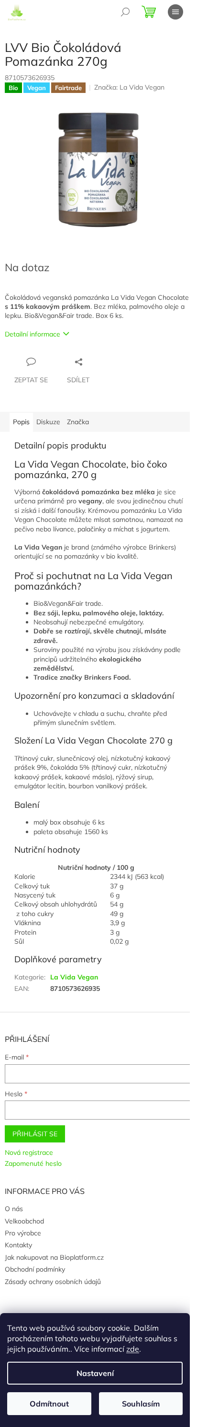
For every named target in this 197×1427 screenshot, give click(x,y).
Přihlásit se (34, 1134)
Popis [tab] (21, 422)
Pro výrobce (23, 1233)
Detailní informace (32, 334)
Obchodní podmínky (35, 1269)
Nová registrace (29, 1152)
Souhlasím (141, 1403)
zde (132, 1349)
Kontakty (18, 1245)
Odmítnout (49, 1403)
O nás (14, 1208)
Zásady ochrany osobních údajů (53, 1281)
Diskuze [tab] (48, 422)
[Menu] (175, 11)
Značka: (129, 87)
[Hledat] (125, 11)
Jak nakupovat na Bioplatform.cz (54, 1257)
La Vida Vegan (74, 977)
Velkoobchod (24, 1221)
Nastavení (95, 1373)
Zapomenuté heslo (33, 1163)
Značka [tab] (78, 422)
